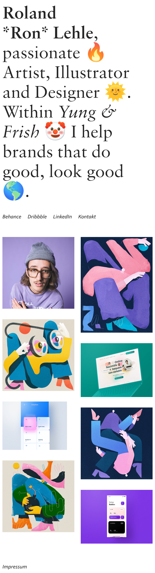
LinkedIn (62, 216)
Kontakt (87, 216)
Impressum (14, 566)
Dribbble (37, 216)
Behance (11, 216)
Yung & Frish (59, 121)
